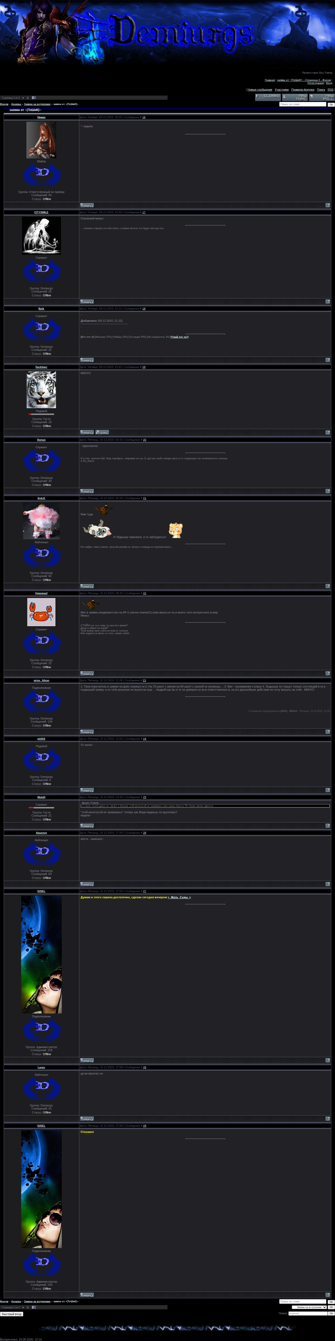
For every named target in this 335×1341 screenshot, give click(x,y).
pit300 (41, 738)
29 (144, 1125)
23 (144, 680)
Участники (282, 89)
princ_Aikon (41, 680)
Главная (270, 80)
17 (144, 212)
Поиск (321, 89)
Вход (329, 82)
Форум (4, 104)
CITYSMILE (41, 212)
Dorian (41, 439)
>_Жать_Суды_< (179, 897)
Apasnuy (41, 832)
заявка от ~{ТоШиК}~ (66, 104)
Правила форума (302, 89)
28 (144, 1067)
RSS (330, 89)
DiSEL (41, 891)
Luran (41, 1067)
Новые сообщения (260, 89)
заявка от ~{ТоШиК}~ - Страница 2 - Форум (304, 80)
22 (144, 593)
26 (144, 832)
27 (144, 891)
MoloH (41, 797)
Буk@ (41, 498)
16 (144, 117)
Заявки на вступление (37, 104)
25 (144, 797)
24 (144, 738)
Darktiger (41, 366)
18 (144, 308)
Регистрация (316, 82)
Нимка (41, 117)
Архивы (16, 104)
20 (144, 439)
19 (144, 366)
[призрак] (41, 593)
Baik (41, 308)
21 (144, 498)
